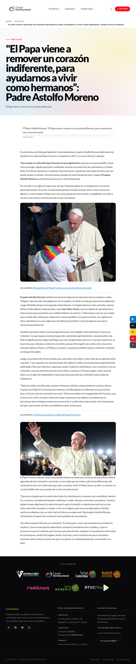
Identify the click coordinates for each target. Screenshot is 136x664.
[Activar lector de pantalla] (133, 338)
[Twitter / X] (8, 627)
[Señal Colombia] (86, 574)
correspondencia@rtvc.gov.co (109, 627)
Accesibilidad (123, 659)
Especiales (69, 9)
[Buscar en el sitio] (111, 9)
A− (133, 325)
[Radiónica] (38, 588)
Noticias (19, 21)
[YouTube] (22, 627)
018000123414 (76, 635)
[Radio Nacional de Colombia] (111, 574)
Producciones (87, 9)
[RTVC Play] (97, 587)
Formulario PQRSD (108, 641)
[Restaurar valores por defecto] (133, 345)
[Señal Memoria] (67, 587)
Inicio (9, 21)
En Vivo (123, 9)
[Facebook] (15, 627)
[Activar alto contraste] (133, 319)
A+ (133, 332)
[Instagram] (29, 627)
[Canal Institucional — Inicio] (20, 9)
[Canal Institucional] (57, 574)
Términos (94, 659)
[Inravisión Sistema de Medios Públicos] (27, 574)
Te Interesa (53, 9)
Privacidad (108, 659)
